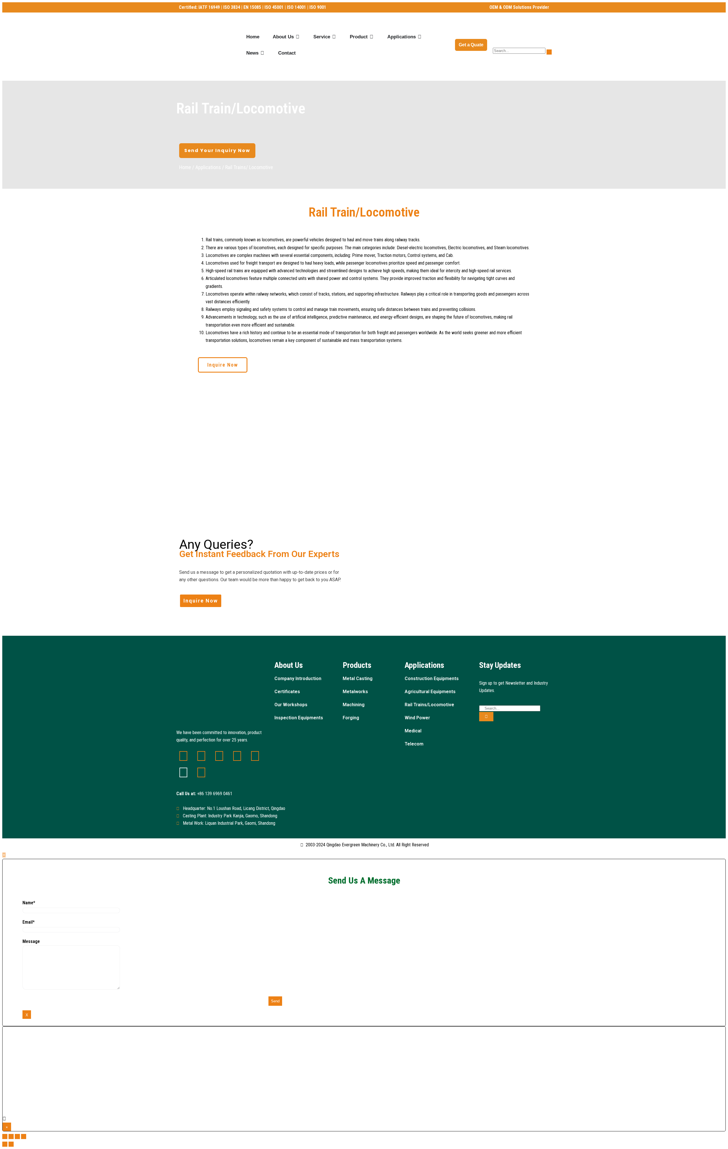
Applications (208, 167)
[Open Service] (334, 37)
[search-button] (549, 52)
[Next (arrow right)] (11, 1144)
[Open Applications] (419, 37)
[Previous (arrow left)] (4, 1144)
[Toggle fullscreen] (17, 1136)
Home (185, 167)
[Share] (11, 1136)
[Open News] (262, 53)
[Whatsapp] (201, 772)
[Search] (486, 716)
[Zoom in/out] (23, 1136)
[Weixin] (219, 756)
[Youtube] (255, 756)
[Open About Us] (297, 37)
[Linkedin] (183, 756)
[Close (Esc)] (4, 1136)
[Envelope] (237, 756)
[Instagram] (183, 772)
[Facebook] (201, 756)
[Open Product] (371, 37)
